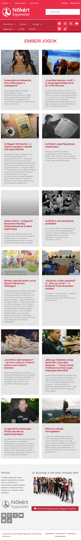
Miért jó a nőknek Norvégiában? (54, 430)
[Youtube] (76, 23)
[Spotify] (59, 28)
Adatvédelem (60, 536)
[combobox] (63, 12)
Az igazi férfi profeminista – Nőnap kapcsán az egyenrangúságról (18, 431)
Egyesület (21, 14)
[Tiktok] (65, 28)
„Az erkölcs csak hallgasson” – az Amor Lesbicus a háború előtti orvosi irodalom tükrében (19, 363)
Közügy (36, 24)
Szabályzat (71, 534)
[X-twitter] (71, 23)
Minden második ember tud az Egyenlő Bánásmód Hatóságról (20, 283)
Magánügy (7, 29)
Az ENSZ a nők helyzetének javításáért (59, 222)
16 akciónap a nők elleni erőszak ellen (55, 472)
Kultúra (23, 24)
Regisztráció (75, 3)
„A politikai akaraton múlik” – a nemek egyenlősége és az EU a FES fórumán (60, 83)
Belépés (65, 3)
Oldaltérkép (49, 534)
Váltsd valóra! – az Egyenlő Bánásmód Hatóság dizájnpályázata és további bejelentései (18, 225)
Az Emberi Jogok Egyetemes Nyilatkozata (60, 145)
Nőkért (21, 10)
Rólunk (5, 3)
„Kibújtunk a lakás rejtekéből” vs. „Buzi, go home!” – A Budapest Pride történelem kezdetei (60, 284)
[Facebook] (59, 23)
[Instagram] (65, 23)
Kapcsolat (34, 3)
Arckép (22, 29)
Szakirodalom (20, 3)
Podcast (32, 29)
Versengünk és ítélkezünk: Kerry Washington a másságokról (17, 83)
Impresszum (61, 534)
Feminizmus (8, 24)
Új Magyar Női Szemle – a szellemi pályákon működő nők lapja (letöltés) (18, 147)
